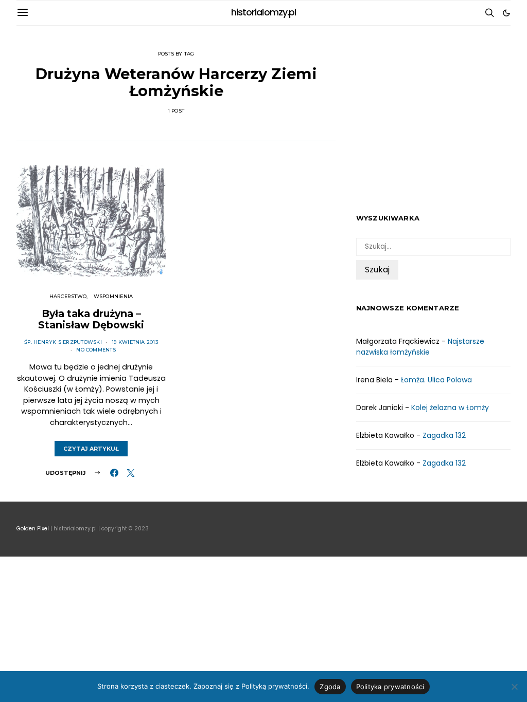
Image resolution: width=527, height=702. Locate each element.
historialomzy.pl (263, 12)
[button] (506, 13)
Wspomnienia (113, 296)
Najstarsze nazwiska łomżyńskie (420, 346)
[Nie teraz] (514, 686)
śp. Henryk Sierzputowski (63, 342)
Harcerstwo (67, 296)
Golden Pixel (32, 528)
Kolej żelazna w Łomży (450, 407)
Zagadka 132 (444, 435)
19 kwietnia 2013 (135, 342)
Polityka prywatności (390, 686)
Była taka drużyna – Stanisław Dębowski (91, 319)
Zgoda (330, 686)
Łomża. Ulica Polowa (436, 380)
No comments (96, 350)
